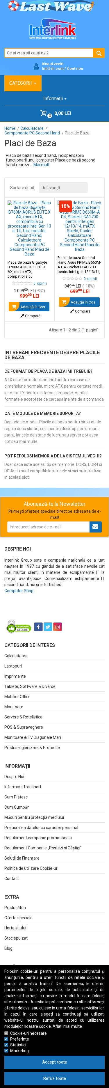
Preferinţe (19, 1039)
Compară (32, 316)
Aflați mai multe (67, 1026)
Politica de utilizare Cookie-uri (31, 868)
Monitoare (13, 706)
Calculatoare (16, 656)
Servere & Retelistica (23, 717)
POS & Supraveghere (23, 727)
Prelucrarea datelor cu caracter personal (41, 827)
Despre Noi (14, 776)
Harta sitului (15, 928)
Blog (8, 948)
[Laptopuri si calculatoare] (40, 612)
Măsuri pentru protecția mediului (34, 817)
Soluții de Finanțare (22, 858)
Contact (11, 878)
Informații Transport (22, 787)
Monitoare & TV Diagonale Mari (32, 737)
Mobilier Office (17, 696)
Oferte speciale (18, 917)
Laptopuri (13, 666)
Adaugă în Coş (32, 307)
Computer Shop (18, 590)
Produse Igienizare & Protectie (32, 747)
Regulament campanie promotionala (38, 837)
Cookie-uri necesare (28, 1033)
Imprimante (15, 676)
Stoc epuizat (16, 938)
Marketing (19, 1050)
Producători (15, 907)
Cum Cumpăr (16, 807)
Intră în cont (53, 68)
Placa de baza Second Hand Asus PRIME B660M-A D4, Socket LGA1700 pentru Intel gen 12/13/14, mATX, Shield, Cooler (79, 266)
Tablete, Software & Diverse (30, 686)
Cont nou (75, 68)
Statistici (18, 1045)
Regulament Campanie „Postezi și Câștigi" (43, 848)
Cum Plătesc (16, 797)
